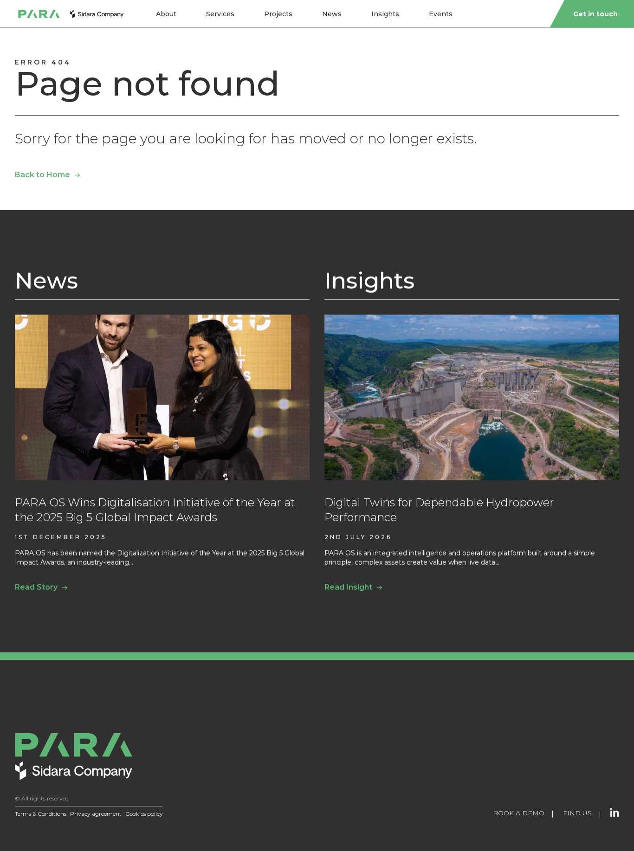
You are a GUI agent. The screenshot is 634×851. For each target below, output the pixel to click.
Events (441, 14)
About (166, 14)
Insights (385, 14)
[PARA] (70, 14)
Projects (278, 14)
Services (220, 14)
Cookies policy (144, 813)
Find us (577, 813)
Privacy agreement (96, 813)
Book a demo (518, 813)
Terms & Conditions (40, 813)
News (332, 14)
